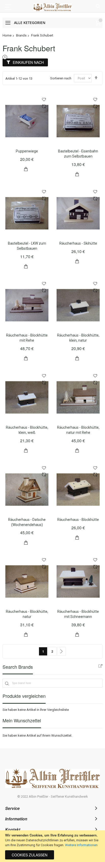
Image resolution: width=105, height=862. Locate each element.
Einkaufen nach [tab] (28, 62)
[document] (52, 846)
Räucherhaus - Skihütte (78, 243)
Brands (21, 35)
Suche (98, 6)
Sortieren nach (60, 78)
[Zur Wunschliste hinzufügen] (44, 99)
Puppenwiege (27, 151)
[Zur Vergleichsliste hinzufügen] (44, 107)
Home (7, 35)
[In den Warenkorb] (26, 168)
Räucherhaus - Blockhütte (78, 520)
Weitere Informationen (81, 845)
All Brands (100, 666)
